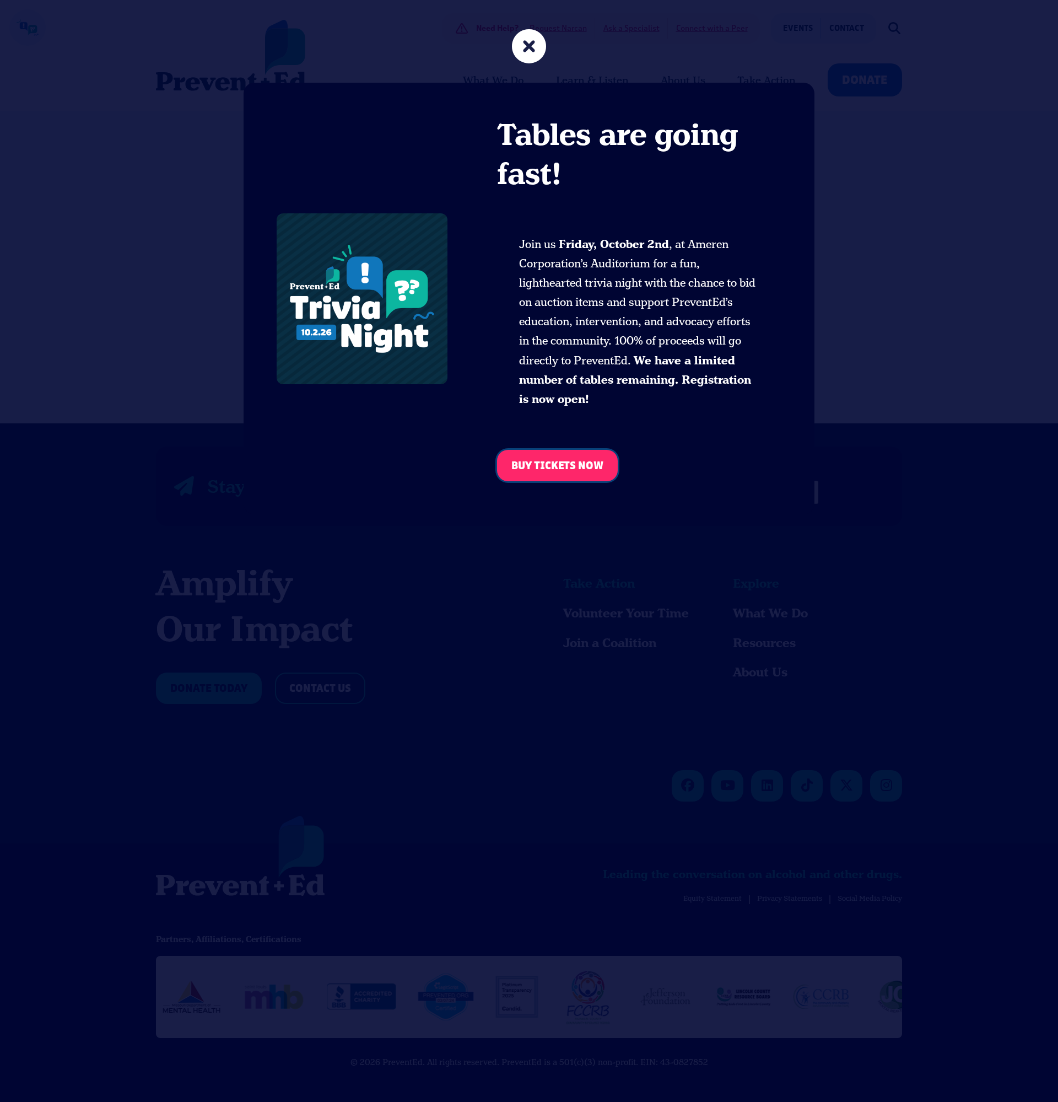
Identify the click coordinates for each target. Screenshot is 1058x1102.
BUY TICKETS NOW (557, 466)
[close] (529, 47)
